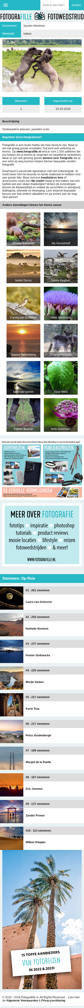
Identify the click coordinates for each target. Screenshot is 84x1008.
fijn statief (37, 180)
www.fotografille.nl (29, 151)
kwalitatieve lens (52, 177)
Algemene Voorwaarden (22, 1000)
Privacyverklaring (53, 1000)
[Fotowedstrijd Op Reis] (42, 498)
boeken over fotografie (58, 158)
